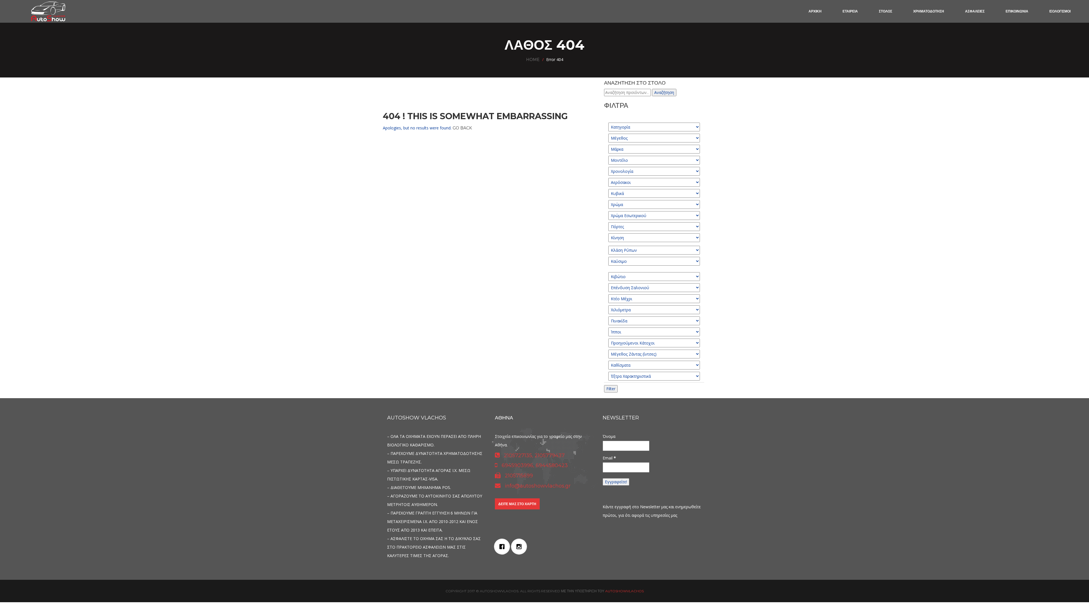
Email (609, 458)
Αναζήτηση (664, 92)
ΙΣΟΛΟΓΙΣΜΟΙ (1060, 11)
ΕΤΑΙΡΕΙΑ (850, 11)
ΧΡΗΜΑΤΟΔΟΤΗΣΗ (928, 11)
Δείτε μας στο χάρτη (517, 504)
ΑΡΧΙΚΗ (815, 11)
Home (533, 59)
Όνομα (609, 436)
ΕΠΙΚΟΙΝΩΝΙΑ (1017, 11)
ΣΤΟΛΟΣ (885, 11)
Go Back (462, 128)
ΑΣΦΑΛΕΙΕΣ (975, 11)
